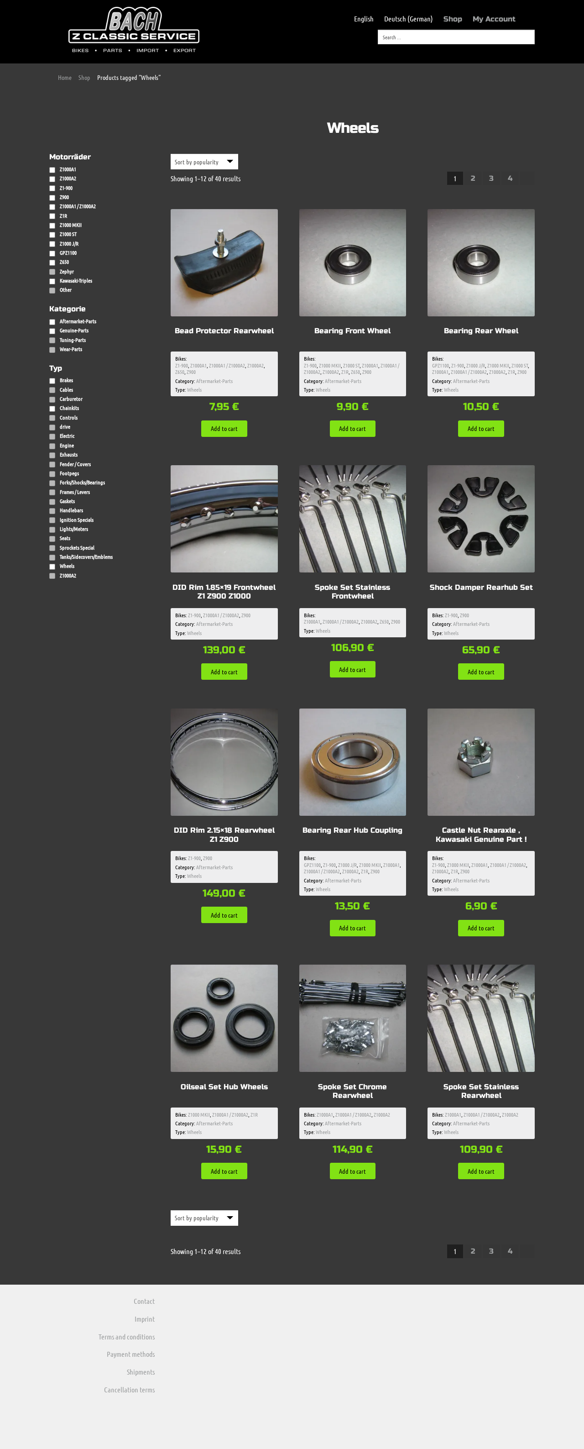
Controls (69, 417)
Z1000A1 (198, 365)
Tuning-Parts (73, 339)
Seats (65, 538)
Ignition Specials (77, 519)
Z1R (345, 371)
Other (66, 289)
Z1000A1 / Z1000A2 (227, 365)
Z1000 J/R (475, 365)
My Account (494, 19)
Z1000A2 (255, 365)
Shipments (141, 1371)
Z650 (179, 371)
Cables (66, 389)
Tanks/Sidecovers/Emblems (86, 556)
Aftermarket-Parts (78, 321)
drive (65, 426)
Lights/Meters (74, 528)
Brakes (66, 380)
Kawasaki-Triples (76, 280)
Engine (67, 445)
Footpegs (69, 473)
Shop (452, 19)
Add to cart (224, 428)
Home (65, 77)
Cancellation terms (129, 1389)
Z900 (191, 371)
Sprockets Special (77, 547)
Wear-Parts (71, 349)
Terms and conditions (127, 1336)
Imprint (145, 1318)
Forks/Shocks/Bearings (82, 482)
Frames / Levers (75, 491)
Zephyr (67, 271)
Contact (144, 1301)
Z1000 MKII (330, 365)
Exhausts (69, 454)
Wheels (194, 389)
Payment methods (131, 1353)
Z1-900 (181, 365)
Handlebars (71, 510)
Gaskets (67, 501)
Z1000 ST (351, 365)
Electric (67, 435)
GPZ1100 (440, 365)
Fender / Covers (75, 464)
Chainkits (69, 407)
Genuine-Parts (74, 330)
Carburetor (71, 398)
